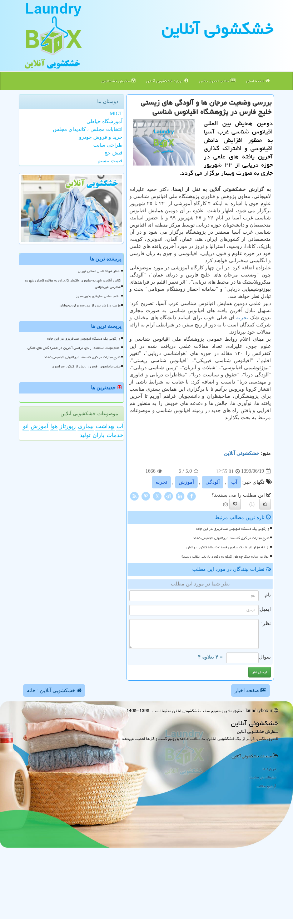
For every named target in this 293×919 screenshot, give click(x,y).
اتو (26, 426)
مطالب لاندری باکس (214, 81)
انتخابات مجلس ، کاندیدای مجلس (88, 129)
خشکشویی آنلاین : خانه (52, 690)
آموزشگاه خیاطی (104, 121)
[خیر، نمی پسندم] (235, 504)
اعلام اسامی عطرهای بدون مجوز (98, 296)
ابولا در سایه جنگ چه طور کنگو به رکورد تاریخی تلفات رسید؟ (225, 556)
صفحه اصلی (255, 81)
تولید (85, 435)
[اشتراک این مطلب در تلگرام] (169, 495)
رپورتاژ (68, 426)
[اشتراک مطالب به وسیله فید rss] (134, 495)
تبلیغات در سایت (263, 777)
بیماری (86, 426)
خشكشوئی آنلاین (217, 28)
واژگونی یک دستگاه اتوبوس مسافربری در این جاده (232, 528)
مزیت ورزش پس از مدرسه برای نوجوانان (90, 305)
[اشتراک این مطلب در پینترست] (146, 495)
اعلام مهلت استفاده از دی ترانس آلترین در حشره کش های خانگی (74, 347)
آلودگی (212, 482)
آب (234, 482)
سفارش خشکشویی (116, 81)
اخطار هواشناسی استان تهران (99, 271)
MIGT (116, 113)
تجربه (242, 317)
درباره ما (269, 768)
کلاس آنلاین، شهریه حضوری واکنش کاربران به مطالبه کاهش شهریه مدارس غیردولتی (72, 283)
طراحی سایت (108, 145)
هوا (54, 426)
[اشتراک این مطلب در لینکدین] (180, 495)
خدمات (114, 435)
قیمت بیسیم (110, 160)
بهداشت (105, 426)
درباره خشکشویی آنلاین (165, 81)
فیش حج (113, 153)
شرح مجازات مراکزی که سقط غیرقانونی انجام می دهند (231, 538)
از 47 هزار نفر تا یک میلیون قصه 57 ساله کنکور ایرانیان (228, 547)
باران (98, 435)
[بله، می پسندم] (265, 504)
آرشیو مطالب (266, 786)
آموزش (186, 482)
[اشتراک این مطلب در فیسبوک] (192, 495)
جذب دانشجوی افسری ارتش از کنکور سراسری (86, 366)
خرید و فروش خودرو (101, 137)
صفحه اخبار (247, 690)
